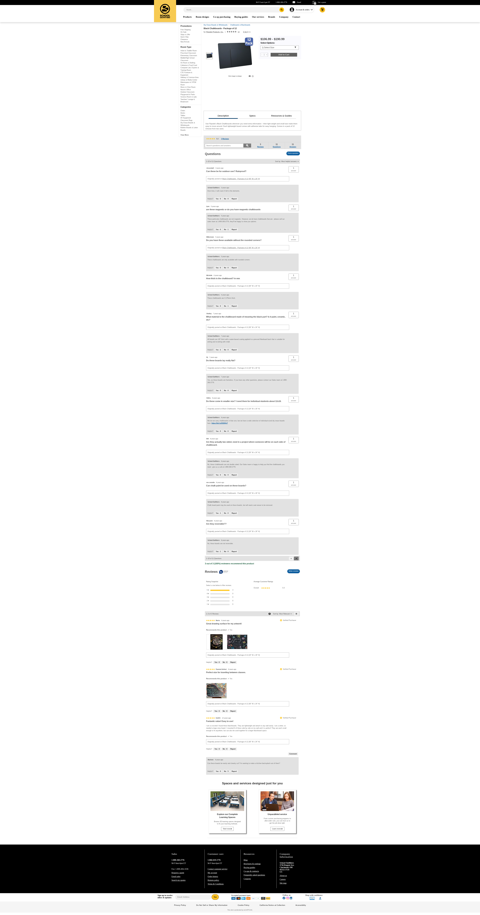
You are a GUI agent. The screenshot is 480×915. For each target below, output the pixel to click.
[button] (294, 169)
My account (212, 873)
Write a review (294, 571)
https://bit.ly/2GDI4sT (220, 423)
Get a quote (322, 2)
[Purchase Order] (258, 898)
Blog (246, 860)
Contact (217, 869)
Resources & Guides (281, 116)
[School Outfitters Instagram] (287, 899)
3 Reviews (225, 139)
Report (234, 199)
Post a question (293, 153)
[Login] (292, 9)
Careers (283, 879)
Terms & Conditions (216, 884)
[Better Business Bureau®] (320, 898)
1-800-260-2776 (281, 2)
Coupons (247, 879)
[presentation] (216, 642)
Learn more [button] (277, 829)
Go (215, 897)
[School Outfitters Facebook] (284, 898)
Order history (213, 876)
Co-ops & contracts (251, 871)
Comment (293, 754)
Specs (252, 116)
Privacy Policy (180, 905)
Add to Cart (283, 55)
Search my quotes (179, 880)
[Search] (281, 9)
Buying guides (249, 867)
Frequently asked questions (254, 875)
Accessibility (301, 905)
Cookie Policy (243, 905)
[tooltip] (217, 572)
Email (299, 2)
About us (283, 876)
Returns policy (213, 880)
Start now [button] (227, 829)
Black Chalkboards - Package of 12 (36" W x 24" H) (241, 179)
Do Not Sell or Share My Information (212, 905)
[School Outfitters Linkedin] (291, 898)
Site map (283, 883)
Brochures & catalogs (252, 864)
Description (223, 116)
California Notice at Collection (272, 905)
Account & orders (303, 10)
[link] (232, 31)
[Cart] (322, 9)
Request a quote (178, 873)
